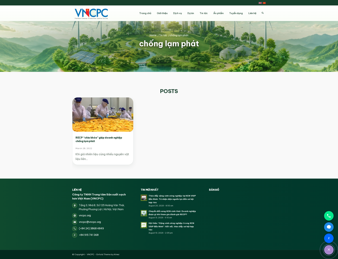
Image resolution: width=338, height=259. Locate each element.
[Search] (262, 13)
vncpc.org (85, 215)
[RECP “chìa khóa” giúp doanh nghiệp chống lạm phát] (102, 114)
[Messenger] (329, 227)
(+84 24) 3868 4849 (91, 228)
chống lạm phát (169, 43)
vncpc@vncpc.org (90, 222)
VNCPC (90, 254)
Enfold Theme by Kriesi (107, 254)
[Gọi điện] (329, 216)
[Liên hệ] (329, 250)
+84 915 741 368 (89, 235)
